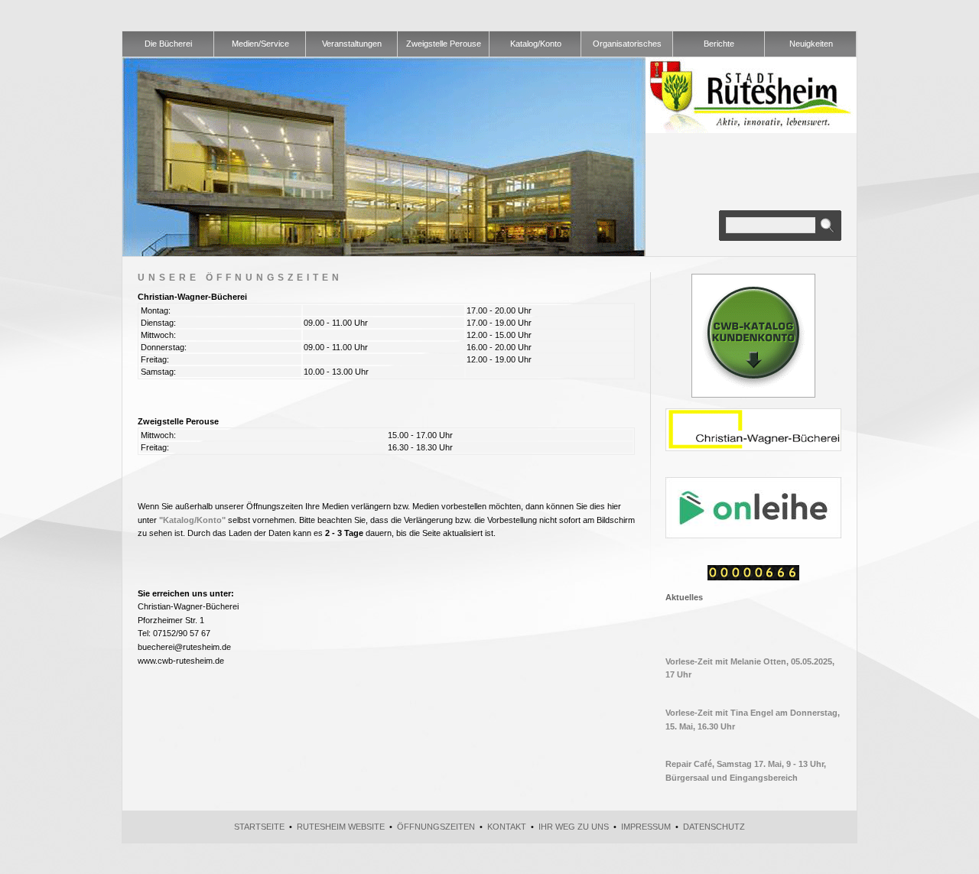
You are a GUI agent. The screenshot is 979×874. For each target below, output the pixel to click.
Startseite (259, 826)
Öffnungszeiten (436, 826)
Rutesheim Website (341, 826)
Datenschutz (714, 826)
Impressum (646, 826)
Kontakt (506, 826)
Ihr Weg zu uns (573, 826)
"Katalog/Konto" (192, 520)
